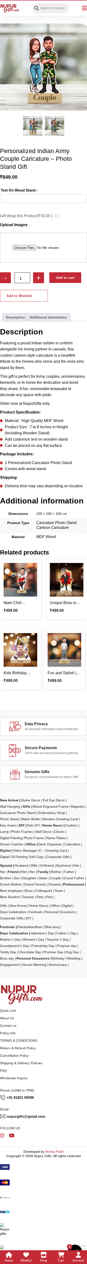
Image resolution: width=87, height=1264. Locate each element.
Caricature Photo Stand (18, 813)
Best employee (11, 891)
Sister (43, 878)
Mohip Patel (54, 1151)
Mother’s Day (10, 939)
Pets (40, 897)
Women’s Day (33, 939)
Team (59, 891)
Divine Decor (30, 800)
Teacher (28, 897)
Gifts (26, 806)
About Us (7, 1018)
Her (3, 872)
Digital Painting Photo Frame (22, 838)
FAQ (3, 1070)
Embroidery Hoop (51, 813)
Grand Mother (11, 884)
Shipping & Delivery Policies (21, 1063)
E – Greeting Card (53, 850)
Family (42, 872)
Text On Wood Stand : (19, 190)
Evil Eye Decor (54, 800)
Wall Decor (43, 832)
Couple (55, 878)
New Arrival (9, 800)
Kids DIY (33, 825)
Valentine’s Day (42, 933)
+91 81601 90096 (20, 1097)
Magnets (77, 806)
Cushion (71, 825)
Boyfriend (63, 865)
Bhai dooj (52, 927)
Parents (55, 884)
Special (6, 865)
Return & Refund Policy (18, 1048)
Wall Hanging (10, 806)
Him (76, 865)
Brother (5, 878)
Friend (13, 872)
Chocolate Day (30, 952)
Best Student (10, 897)
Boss (29, 891)
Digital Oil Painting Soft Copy (22, 857)
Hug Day (72, 952)
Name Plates (56, 838)
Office (31, 844)
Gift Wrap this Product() (26, 216)
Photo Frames (22, 832)
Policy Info (8, 1033)
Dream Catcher (11, 844)
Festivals (35, 912)
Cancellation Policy (14, 1055)
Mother (56, 872)
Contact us (8, 1025)
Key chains (8, 825)
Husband (21, 865)
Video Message (25, 850)
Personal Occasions (60, 912)
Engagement (10, 965)
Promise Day (53, 952)
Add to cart (65, 278)
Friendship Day (43, 946)
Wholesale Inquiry (13, 1078)
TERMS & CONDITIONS (18, 1040)
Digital (5, 850)
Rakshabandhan (30, 927)
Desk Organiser (50, 844)
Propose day (66, 946)
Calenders (72, 844)
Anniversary (58, 965)
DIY (22, 825)
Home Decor (53, 825)
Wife (34, 865)
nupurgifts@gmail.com (26, 1116)
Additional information (48, 317)
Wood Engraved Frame (51, 806)
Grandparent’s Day (14, 946)
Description (15, 317)
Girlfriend (47, 865)
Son (17, 878)
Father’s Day (66, 933)
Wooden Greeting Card (60, 819)
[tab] (15, 317)
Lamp (4, 832)
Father (69, 872)
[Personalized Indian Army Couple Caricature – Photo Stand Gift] (43, 67)
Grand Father (73, 878)
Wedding (73, 958)
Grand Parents (35, 884)
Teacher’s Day (58, 939)
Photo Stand (9, 819)
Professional (73, 884)
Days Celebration (13, 912)
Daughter (29, 878)
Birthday (58, 958)
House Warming (34, 965)
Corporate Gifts (58, 857)
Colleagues (43, 891)
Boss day (7, 958)
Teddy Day (8, 952)
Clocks (59, 832)
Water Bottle (30, 819)
